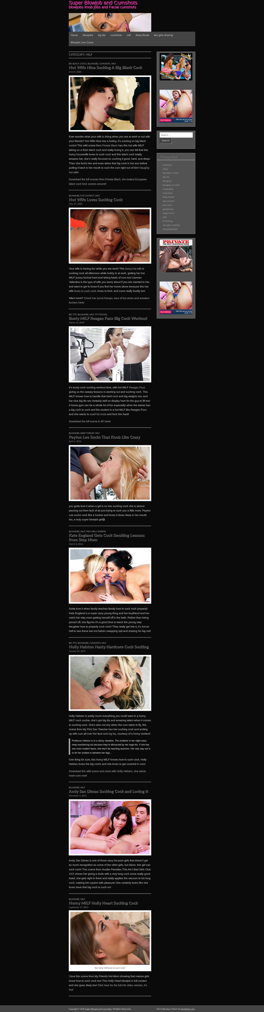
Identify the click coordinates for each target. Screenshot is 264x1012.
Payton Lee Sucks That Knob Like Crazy (104, 437)
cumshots (116, 35)
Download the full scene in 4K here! (90, 421)
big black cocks (77, 64)
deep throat (142, 35)
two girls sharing (163, 35)
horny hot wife (133, 268)
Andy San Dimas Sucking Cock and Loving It (108, 792)
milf (129, 35)
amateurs (167, 164)
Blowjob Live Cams (82, 42)
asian (165, 168)
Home (74, 35)
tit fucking (101, 314)
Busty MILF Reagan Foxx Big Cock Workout (108, 318)
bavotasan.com (188, 1009)
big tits (102, 35)
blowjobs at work (171, 184)
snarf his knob (98, 414)
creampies (167, 188)
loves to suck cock (85, 290)
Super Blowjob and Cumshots (98, 1009)
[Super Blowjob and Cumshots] (132, 16)
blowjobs (88, 35)
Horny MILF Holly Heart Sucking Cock (103, 903)
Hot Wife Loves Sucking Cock (95, 200)
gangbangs (168, 208)
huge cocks (168, 212)
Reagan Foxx (137, 387)
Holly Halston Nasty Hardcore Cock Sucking (109, 647)
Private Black (110, 145)
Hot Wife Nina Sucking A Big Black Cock (105, 68)
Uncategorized (169, 228)
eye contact (87, 196)
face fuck (167, 204)
